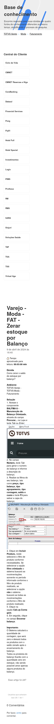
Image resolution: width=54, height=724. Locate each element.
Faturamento (36, 33)
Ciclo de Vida (11, 62)
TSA (7, 256)
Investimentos (11, 159)
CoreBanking (11, 91)
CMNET (8, 72)
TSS (7, 266)
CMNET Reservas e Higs (16, 82)
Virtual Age (10, 276)
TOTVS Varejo (10, 33)
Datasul (8, 101)
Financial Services (13, 111)
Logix (8, 169)
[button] (17, 685)
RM (6, 198)
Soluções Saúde (13, 237)
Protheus (9, 188)
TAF (7, 246)
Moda (23, 33)
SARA (8, 217)
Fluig (7, 120)
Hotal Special (11, 150)
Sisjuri (8, 227)
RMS (7, 208)
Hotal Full (9, 140)
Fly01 (7, 130)
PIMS (7, 179)
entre (18, 712)
